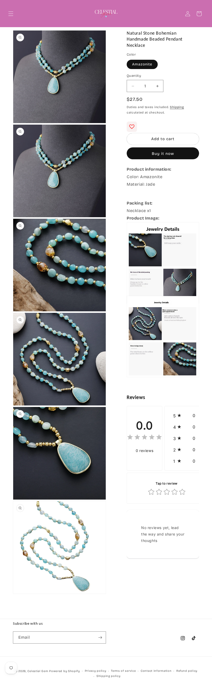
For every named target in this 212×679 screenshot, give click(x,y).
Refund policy (186, 671)
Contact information (156, 671)
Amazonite (142, 64)
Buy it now (163, 153)
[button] (11, 13)
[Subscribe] (100, 637)
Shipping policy (108, 676)
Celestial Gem (37, 671)
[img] (144, 438)
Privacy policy (95, 671)
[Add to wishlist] (132, 127)
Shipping (177, 107)
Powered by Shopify (64, 671)
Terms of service (123, 671)
